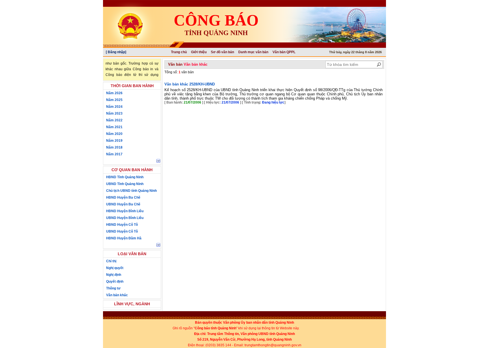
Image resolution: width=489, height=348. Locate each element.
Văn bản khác (117, 295)
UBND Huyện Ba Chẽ (123, 204)
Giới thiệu (199, 52)
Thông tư (113, 288)
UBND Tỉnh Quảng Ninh (124, 184)
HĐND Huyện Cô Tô (122, 225)
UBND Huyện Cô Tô (122, 231)
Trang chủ (179, 52)
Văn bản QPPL (284, 52)
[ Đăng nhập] (116, 52)
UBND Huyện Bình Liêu (124, 218)
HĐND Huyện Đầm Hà (123, 238)
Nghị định (113, 275)
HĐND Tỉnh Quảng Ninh (124, 177)
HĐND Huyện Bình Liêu (124, 211)
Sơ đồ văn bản (222, 52)
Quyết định (114, 281)
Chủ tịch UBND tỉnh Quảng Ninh (131, 191)
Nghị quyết (114, 268)
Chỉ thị (111, 261)
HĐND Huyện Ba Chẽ (123, 197)
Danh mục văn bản (253, 52)
